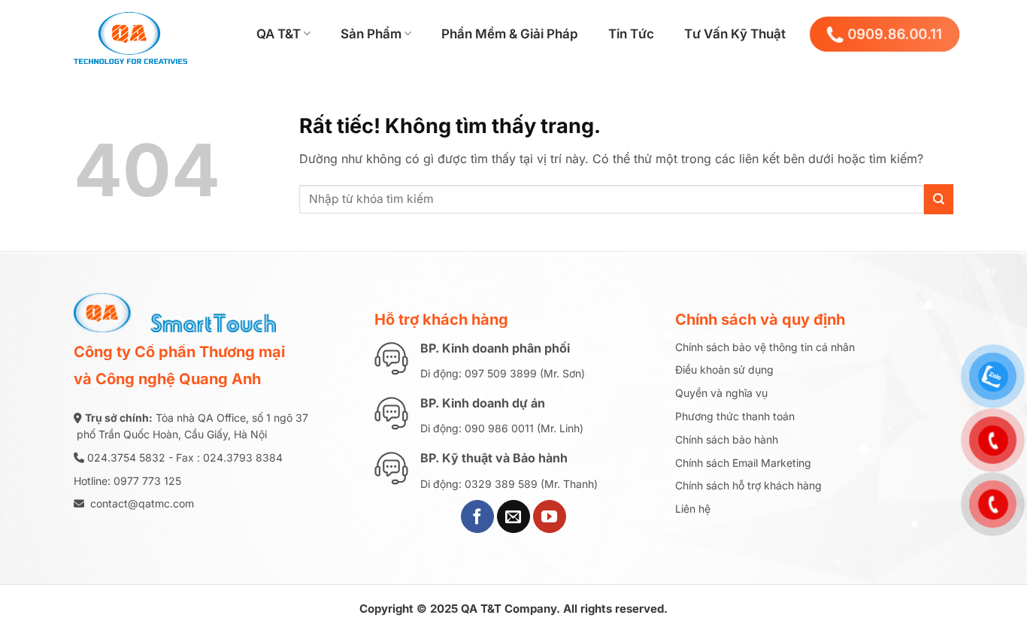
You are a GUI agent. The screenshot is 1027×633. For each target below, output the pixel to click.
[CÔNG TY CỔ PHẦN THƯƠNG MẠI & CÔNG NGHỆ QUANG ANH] (149, 34)
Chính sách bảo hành (726, 439)
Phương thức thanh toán (735, 416)
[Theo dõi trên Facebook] (477, 516)
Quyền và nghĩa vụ (721, 392)
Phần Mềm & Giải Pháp (509, 33)
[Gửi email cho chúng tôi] (513, 516)
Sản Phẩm (371, 33)
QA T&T (278, 33)
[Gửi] (938, 199)
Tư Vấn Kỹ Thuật (735, 33)
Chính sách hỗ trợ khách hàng (748, 485)
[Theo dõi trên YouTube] (549, 516)
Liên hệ (692, 508)
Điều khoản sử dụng (724, 369)
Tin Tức (631, 33)
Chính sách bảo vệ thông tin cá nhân (765, 347)
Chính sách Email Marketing (743, 462)
